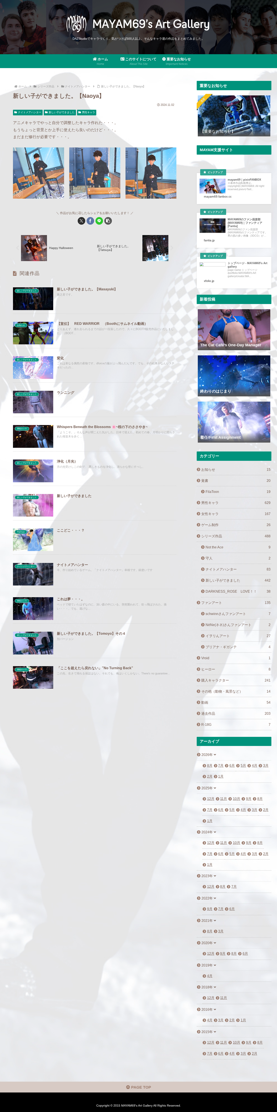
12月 (210, 799)
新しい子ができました (62, 112)
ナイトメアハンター (29, 112)
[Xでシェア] (81, 221)
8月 (210, 765)
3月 (266, 765)
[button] (108, 221)
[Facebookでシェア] (90, 221)
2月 (210, 776)
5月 (243, 765)
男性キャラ (88, 112)
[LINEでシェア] (99, 221)
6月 (232, 765)
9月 (248, 799)
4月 (254, 765)
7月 (221, 765)
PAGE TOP (140, 1087)
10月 (236, 799)
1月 (221, 776)
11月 (223, 799)
